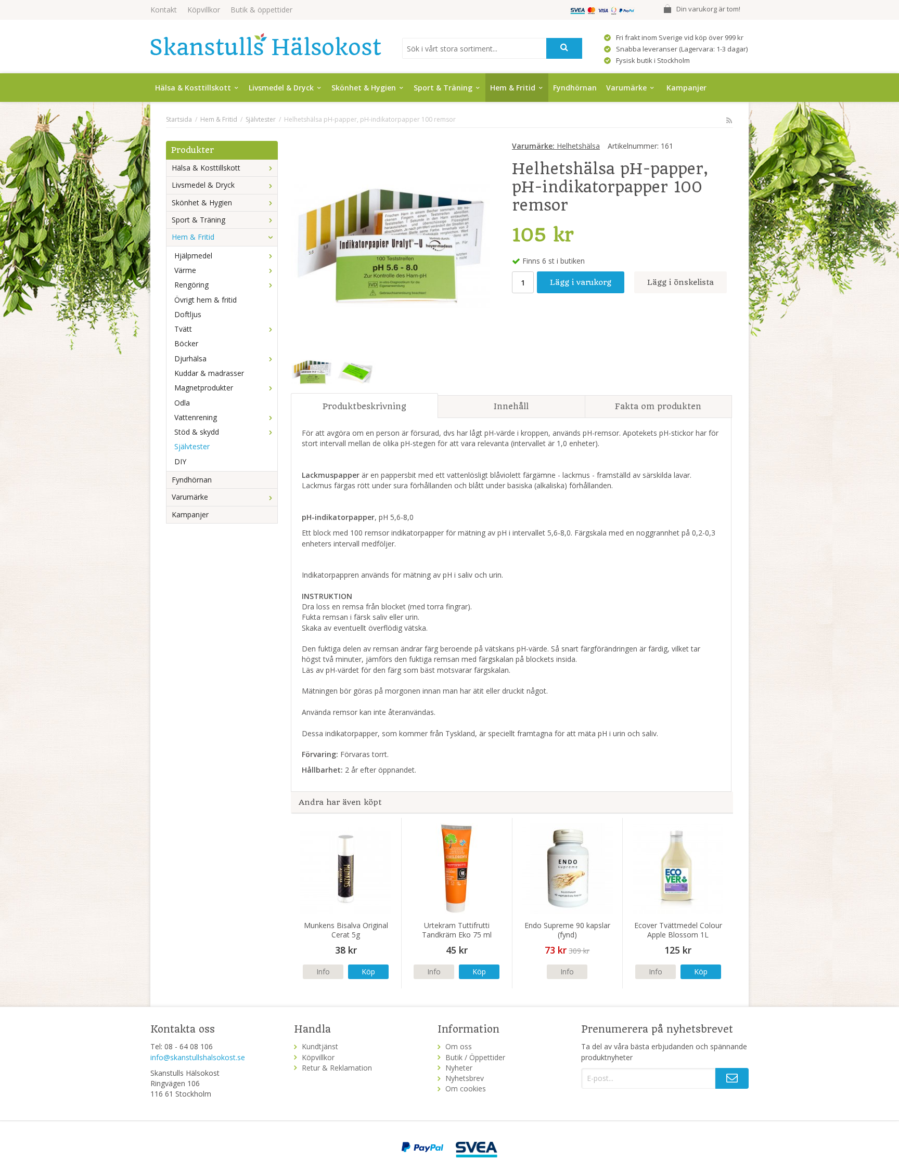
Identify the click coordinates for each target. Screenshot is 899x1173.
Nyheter (458, 1068)
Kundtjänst (320, 1046)
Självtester (192, 446)
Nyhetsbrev (464, 1078)
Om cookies (465, 1088)
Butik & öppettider (261, 10)
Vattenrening (195, 417)
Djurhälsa (190, 358)
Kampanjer (686, 88)
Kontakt (163, 10)
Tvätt (183, 329)
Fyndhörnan (575, 88)
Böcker (186, 343)
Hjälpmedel (193, 255)
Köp (368, 971)
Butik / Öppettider (475, 1057)
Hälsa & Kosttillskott (193, 88)
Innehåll (511, 406)
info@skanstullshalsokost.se (197, 1057)
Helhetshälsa (556, 146)
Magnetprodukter (203, 388)
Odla (182, 403)
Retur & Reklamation (337, 1068)
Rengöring (191, 285)
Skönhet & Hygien (363, 88)
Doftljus (187, 314)
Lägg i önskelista (680, 282)
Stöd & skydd (196, 432)
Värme (185, 270)
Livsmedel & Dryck (281, 88)
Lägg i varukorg (580, 282)
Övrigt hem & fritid (205, 300)
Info (323, 971)
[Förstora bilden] (390, 245)
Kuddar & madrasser (209, 373)
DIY (180, 461)
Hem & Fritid (512, 88)
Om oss (458, 1046)
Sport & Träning (443, 88)
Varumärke (626, 88)
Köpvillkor (203, 10)
